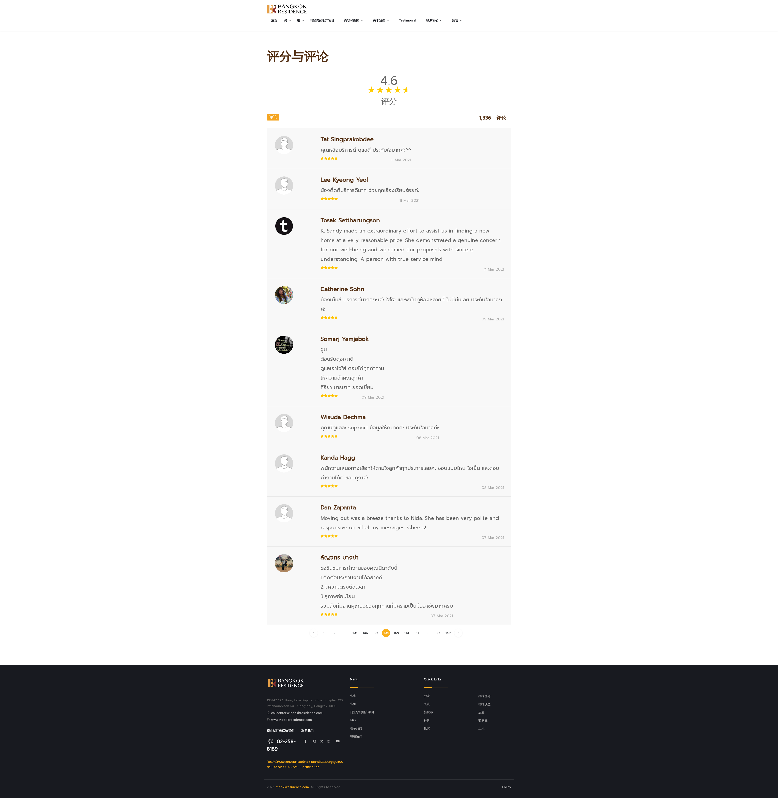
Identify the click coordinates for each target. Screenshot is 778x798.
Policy (506, 787)
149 (448, 633)
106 (365, 633)
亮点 (427, 704)
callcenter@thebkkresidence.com (297, 713)
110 (406, 633)
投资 (427, 728)
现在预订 (356, 736)
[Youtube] (338, 741)
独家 (427, 696)
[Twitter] (315, 741)
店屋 (481, 712)
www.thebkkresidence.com (291, 720)
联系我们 (356, 728)
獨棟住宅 (484, 696)
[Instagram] (329, 741)
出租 (353, 704)
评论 (273, 117)
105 (355, 633)
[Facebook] (305, 741)
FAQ (353, 720)
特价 (427, 720)
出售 (353, 696)
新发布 (428, 712)
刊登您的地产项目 (322, 20)
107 (375, 633)
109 (396, 633)
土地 (481, 728)
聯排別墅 (484, 704)
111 (417, 633)
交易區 (482, 720)
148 (437, 633)
